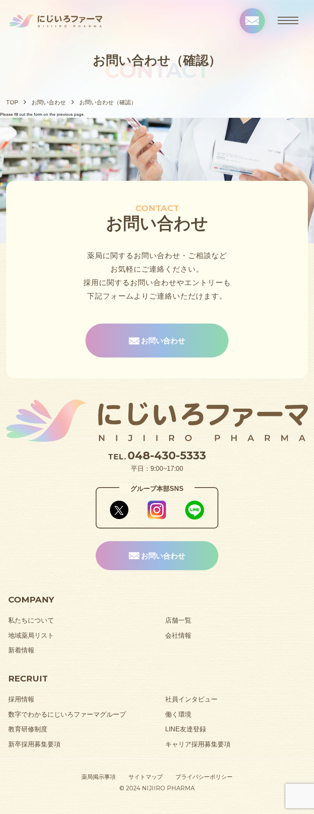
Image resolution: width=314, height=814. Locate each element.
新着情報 (21, 650)
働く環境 (178, 714)
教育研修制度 (27, 729)
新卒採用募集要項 (34, 744)
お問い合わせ (48, 102)
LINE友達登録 (185, 729)
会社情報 (178, 635)
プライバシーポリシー (204, 777)
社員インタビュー (191, 699)
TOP (12, 102)
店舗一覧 (178, 620)
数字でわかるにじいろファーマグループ (67, 714)
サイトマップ (145, 777)
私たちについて (31, 620)
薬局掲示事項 (98, 777)
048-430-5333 (167, 455)
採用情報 (21, 699)
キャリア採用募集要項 (198, 744)
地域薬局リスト (31, 635)
